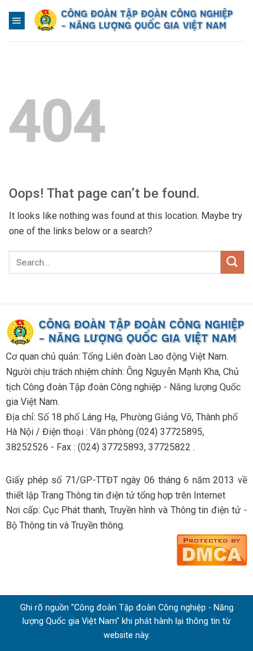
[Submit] (232, 262)
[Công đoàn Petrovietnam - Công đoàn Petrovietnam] (134, 20)
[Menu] (17, 20)
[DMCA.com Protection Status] (212, 548)
